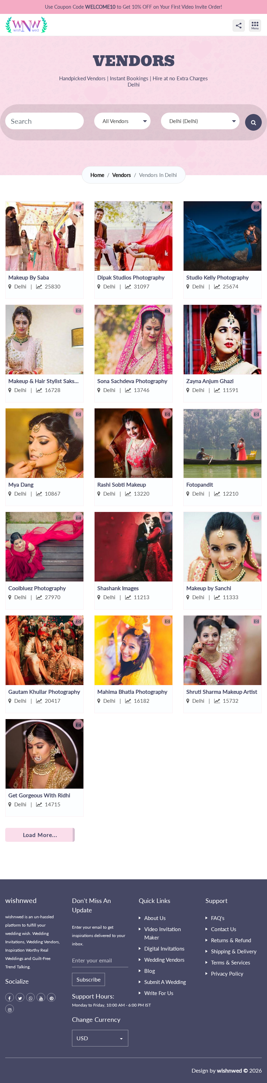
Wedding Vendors (164, 959)
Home (97, 175)
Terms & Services (230, 962)
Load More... (40, 834)
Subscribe (88, 979)
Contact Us (223, 929)
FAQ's (218, 918)
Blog (149, 971)
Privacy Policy (227, 973)
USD (82, 1038)
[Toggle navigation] (262, 19)
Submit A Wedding (165, 982)
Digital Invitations (164, 948)
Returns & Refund (231, 940)
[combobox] (122, 121)
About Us (155, 918)
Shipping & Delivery (234, 951)
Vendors (121, 175)
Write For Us (158, 993)
